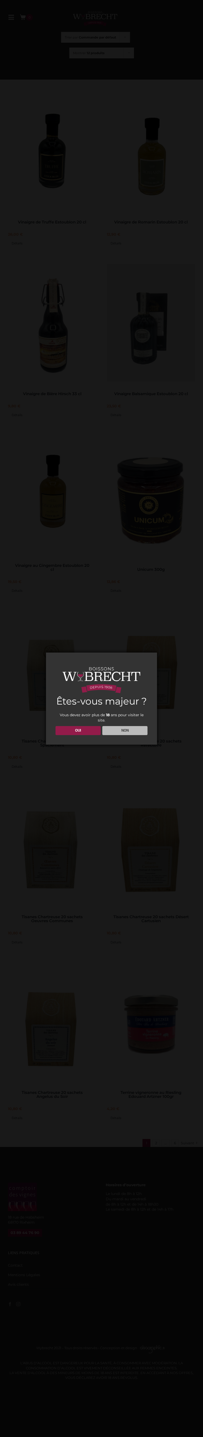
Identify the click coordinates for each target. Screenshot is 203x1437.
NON (125, 730)
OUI (78, 730)
